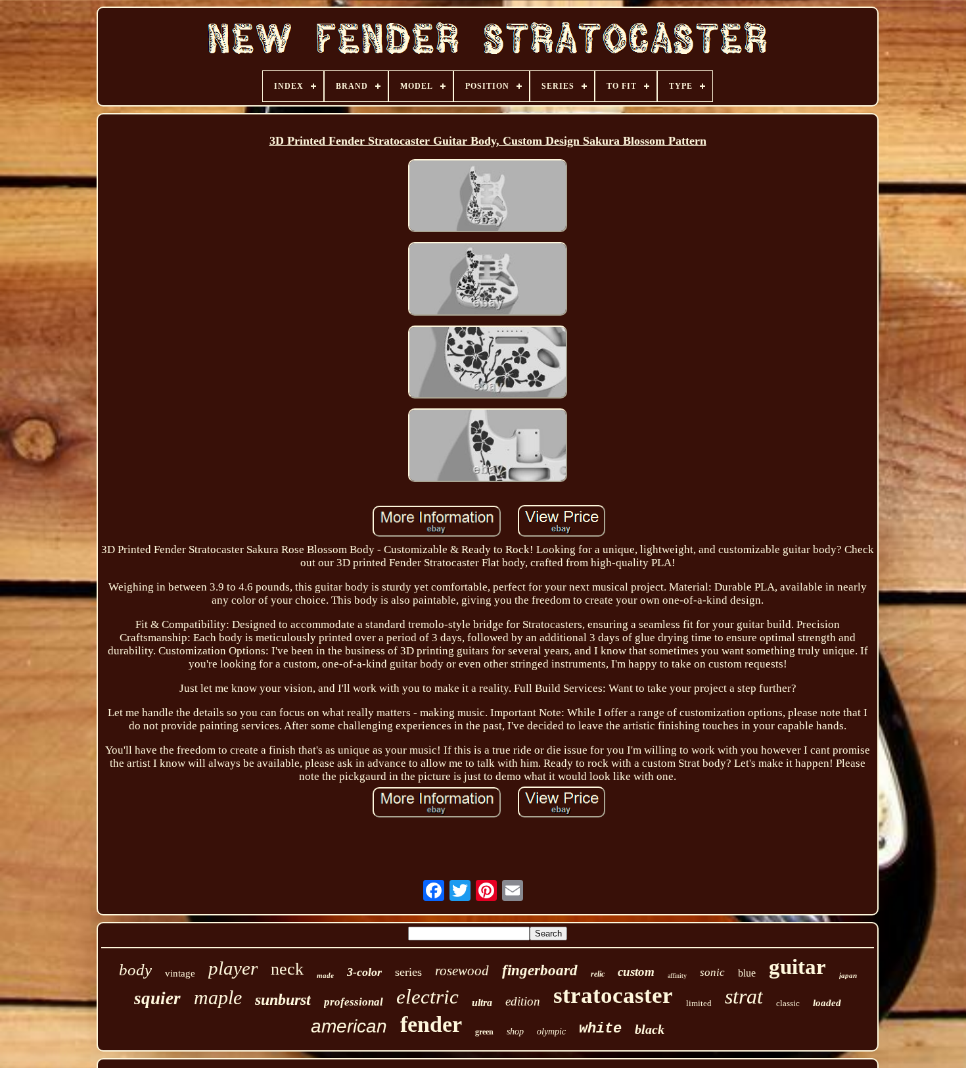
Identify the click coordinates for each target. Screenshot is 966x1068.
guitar (797, 967)
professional (353, 1002)
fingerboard (540, 970)
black (649, 1029)
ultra (482, 1002)
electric (427, 996)
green (484, 1031)
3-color (364, 972)
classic (788, 1003)
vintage (180, 973)
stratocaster (613, 995)
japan (848, 975)
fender (431, 1024)
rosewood (462, 971)
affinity (677, 975)
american (349, 1026)
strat (744, 996)
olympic (551, 1031)
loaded (827, 1003)
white (600, 1029)
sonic (712, 972)
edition (522, 1001)
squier (157, 998)
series (408, 972)
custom (636, 972)
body (135, 970)
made (325, 975)
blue (747, 973)
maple (218, 997)
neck (287, 969)
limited (699, 1003)
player (233, 968)
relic (598, 974)
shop (515, 1031)
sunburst (283, 999)
